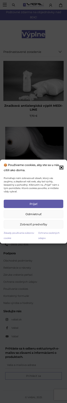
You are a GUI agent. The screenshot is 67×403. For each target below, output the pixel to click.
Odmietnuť (33, 214)
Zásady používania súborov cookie (19, 235)
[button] (61, 167)
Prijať (33, 203)
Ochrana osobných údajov (49, 235)
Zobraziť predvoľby (33, 224)
